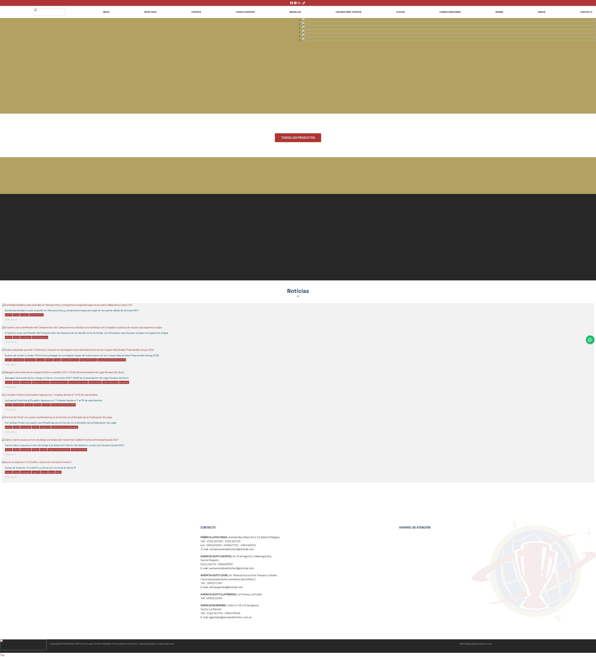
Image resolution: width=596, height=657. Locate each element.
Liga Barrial (45, 427)
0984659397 (225, 564)
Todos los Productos (298, 138)
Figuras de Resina (19, 247)
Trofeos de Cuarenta (21, 283)
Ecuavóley (124, 382)
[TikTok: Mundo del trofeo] (304, 3)
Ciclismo (46, 405)
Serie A (44, 472)
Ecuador (24, 315)
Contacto (586, 12)
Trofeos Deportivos (20, 219)
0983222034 (214, 598)
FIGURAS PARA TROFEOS (348, 12)
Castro (8, 315)
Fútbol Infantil (95, 382)
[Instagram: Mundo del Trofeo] (295, 3)
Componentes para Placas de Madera (38, 274)
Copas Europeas (245, 12)
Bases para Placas (317, 263)
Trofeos (196, 12)
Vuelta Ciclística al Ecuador (63, 405)
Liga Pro (36, 472)
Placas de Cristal (18, 228)
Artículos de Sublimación (324, 254)
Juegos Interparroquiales (59, 449)
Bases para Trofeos (20, 265)
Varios (541, 12)
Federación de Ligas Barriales (64, 427)
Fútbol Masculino (39, 337)
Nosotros (150, 12)
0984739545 (232, 613)
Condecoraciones (450, 12)
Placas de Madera (317, 245)
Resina (499, 12)
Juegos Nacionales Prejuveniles (111, 360)
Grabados (11, 256)
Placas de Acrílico (317, 227)
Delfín (58, 472)
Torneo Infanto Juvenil (78, 382)
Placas (400, 12)
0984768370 (248, 545)
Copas (57, 360)
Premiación (30, 360)
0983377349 (214, 583)
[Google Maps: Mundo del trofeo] (300, 3)
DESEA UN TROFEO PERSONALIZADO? (298, 191)
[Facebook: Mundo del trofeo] (292, 3)
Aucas (51, 472)
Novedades (26, 337)
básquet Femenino (88, 360)
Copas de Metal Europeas (324, 218)
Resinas (322, 523)
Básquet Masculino (70, 360)
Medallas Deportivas (21, 237)
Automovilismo (36, 315)
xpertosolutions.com (482, 643)
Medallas (295, 12)
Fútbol (16, 315)
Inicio (106, 12)
